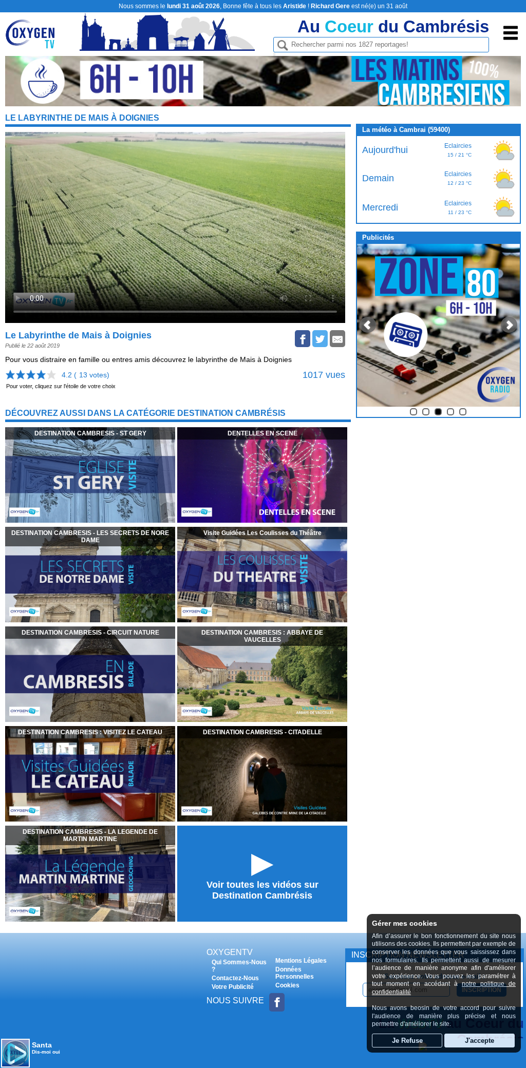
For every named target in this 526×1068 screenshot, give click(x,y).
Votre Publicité (233, 986)
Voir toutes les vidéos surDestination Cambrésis (262, 890)
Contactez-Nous (235, 978)
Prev (368, 325)
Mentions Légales (301, 960)
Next (509, 325)
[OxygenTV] (34, 43)
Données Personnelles (294, 973)
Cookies (287, 985)
